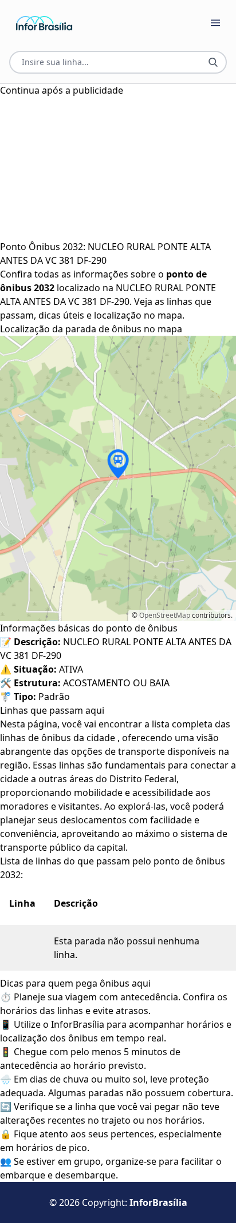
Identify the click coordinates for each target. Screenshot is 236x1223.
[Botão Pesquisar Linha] (213, 62)
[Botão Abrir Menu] (215, 22)
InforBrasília (158, 1202)
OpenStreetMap (164, 615)
